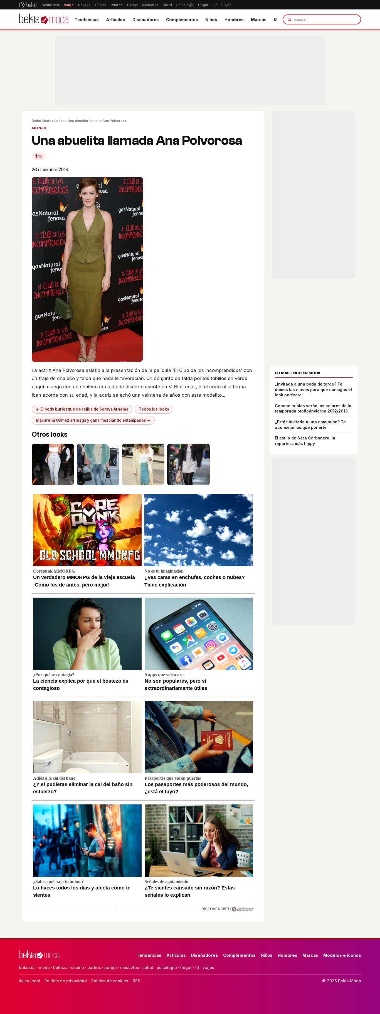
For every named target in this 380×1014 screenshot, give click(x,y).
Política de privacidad (66, 980)
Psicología (185, 5)
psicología (167, 967)
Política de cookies (109, 980)
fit (197, 967)
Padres (117, 5)
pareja (110, 967)
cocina (77, 967)
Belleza (84, 5)
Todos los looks (154, 409)
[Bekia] (27, 5)
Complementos (182, 19)
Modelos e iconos (342, 955)
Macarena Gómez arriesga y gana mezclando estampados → (93, 420)
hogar (186, 967)
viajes (208, 967)
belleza (60, 967)
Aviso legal (29, 980)
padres (94, 967)
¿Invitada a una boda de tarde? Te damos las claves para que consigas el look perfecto (313, 389)
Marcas (259, 19)
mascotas (129, 967)
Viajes (226, 5)
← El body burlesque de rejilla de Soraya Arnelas (82, 409)
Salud (167, 5)
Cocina (100, 5)
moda (44, 967)
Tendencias (87, 19)
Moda (68, 5)
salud (147, 967)
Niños (211, 19)
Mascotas (150, 5)
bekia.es (27, 967)
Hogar (203, 5)
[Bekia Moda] (43, 19)
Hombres (234, 19)
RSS (136, 980)
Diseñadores (145, 19)
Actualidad (50, 5)
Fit (215, 5)
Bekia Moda (41, 121)
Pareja (132, 5)
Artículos (115, 19)
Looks (59, 121)
